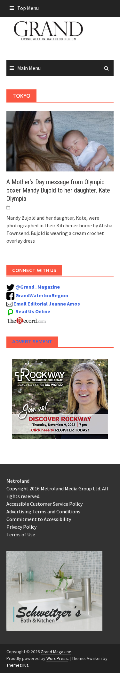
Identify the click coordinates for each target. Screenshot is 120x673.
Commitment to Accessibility (38, 519)
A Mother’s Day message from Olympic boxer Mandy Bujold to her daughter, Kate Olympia (58, 190)
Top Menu (28, 8)
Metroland (17, 481)
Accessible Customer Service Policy (44, 504)
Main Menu (29, 68)
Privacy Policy (21, 527)
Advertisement (32, 341)
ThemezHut (17, 665)
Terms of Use (20, 534)
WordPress (57, 658)
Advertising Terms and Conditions (43, 511)
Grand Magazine (56, 651)
